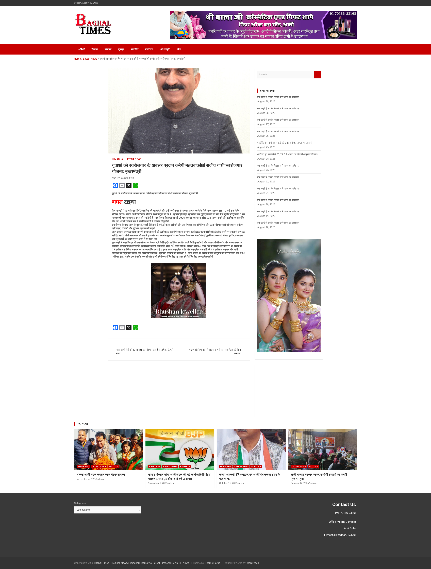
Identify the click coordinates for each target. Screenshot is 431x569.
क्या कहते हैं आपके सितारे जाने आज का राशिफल (278, 165)
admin (130, 177)
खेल (179, 49)
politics (113, 466)
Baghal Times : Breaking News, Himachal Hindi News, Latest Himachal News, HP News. (142, 562)
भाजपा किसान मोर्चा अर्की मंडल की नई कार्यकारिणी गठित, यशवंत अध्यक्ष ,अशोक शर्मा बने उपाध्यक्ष (179, 477)
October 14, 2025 (300, 483)
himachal (118, 159)
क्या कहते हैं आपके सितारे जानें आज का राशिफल (278, 97)
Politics (82, 424)
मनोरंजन (149, 49)
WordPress (253, 562)
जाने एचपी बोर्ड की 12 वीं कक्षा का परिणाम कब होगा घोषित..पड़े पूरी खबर (144, 351)
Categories (80, 503)
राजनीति (134, 49)
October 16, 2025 (228, 483)
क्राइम (121, 49)
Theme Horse (212, 562)
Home (81, 49)
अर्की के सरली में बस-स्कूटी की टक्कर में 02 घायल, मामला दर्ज (284, 142)
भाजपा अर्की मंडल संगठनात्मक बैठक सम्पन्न (101, 474)
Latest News (133, 159)
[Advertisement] (289, 390)
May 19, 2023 (119, 177)
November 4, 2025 (86, 479)
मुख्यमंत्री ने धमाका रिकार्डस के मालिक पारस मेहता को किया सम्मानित (215, 351)
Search (317, 74)
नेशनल (95, 49)
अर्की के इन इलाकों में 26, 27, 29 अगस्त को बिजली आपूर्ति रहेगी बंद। (287, 154)
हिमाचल (108, 49)
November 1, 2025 (157, 483)
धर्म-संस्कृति (165, 49)
